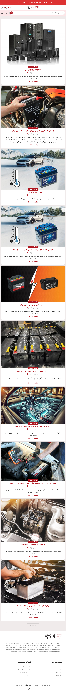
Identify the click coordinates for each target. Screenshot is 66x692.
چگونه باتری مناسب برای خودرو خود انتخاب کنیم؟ (33, 606)
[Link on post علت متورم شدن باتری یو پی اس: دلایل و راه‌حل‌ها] (33, 344)
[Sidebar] (64, 210)
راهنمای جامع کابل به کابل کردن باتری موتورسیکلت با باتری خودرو (33, 131)
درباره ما (60, 667)
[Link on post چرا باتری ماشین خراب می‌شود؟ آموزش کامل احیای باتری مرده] (33, 226)
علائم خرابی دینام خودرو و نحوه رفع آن (33, 544)
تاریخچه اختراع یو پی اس (33, 70)
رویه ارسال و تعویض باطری (24, 670)
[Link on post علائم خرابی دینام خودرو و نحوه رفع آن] (33, 520)
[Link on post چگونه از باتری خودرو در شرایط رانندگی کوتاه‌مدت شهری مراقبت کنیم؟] (33, 461)
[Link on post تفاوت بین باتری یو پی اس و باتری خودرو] (33, 284)
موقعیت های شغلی (57, 676)
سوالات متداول (58, 673)
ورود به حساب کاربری (26, 667)
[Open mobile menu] (64, 7)
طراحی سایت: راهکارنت (33, 689)
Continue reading (33, 81)
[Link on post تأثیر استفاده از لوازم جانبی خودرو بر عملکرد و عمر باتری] (33, 405)
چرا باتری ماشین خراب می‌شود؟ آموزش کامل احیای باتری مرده (33, 250)
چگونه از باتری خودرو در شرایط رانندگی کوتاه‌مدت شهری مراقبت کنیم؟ (33, 483)
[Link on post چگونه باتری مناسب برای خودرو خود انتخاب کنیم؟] (33, 581)
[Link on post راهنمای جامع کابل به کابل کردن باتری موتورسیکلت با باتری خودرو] (33, 107)
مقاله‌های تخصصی (33, 66)
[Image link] (53, 636)
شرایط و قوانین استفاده (25, 673)
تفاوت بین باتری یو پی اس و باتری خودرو (33, 305)
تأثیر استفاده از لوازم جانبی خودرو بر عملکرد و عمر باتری (33, 426)
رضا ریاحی (36, 73)
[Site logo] (33, 8)
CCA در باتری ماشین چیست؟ (33, 192)
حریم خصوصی (27, 676)
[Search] (11, 12)
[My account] (2, 7)
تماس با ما (59, 670)
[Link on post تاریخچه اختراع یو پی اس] (33, 43)
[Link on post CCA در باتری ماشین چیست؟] (33, 169)
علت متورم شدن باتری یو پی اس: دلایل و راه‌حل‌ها (33, 371)
